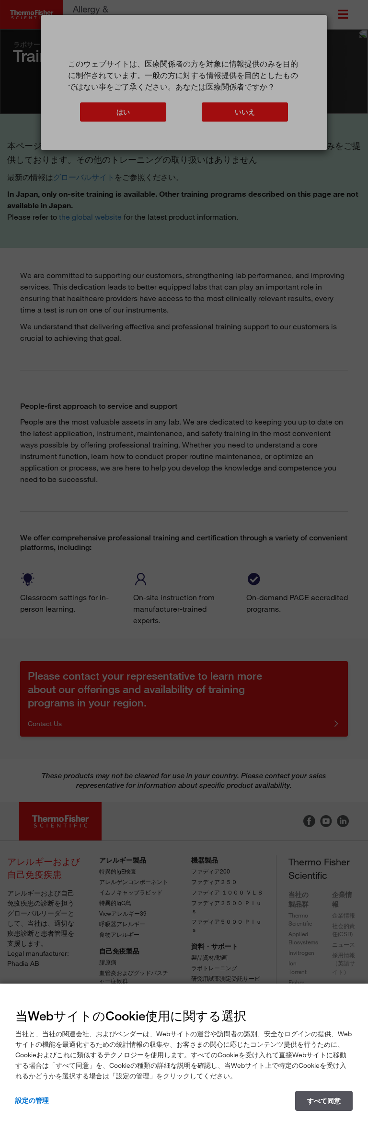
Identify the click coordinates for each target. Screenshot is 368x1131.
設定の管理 (32, 1100)
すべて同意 (324, 1101)
